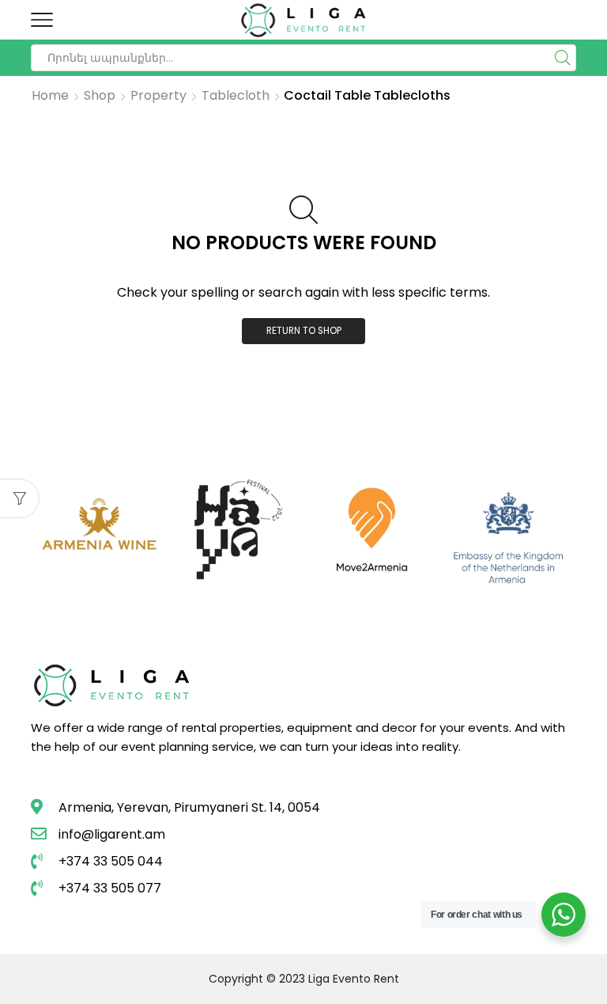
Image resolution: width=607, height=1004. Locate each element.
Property (158, 95)
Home (50, 95)
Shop (99, 95)
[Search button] (562, 57)
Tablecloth (236, 95)
